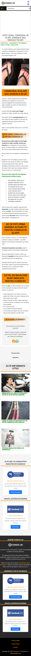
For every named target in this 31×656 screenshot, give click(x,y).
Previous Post (15, 353)
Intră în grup (15, 527)
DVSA (9, 211)
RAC (9, 286)
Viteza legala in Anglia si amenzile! (13, 448)
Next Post (15, 357)
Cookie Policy (15, 644)
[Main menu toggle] (1, 8)
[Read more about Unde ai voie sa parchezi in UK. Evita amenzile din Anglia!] (15, 410)
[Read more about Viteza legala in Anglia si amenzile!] (15, 437)
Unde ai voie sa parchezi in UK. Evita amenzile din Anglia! (15, 421)
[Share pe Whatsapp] (17, 341)
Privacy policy (16, 640)
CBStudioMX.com (15, 653)
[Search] (29, 8)
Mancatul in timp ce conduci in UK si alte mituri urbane (14, 394)
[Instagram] (28, 4)
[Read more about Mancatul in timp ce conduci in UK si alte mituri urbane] (15, 383)
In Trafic (7, 45)
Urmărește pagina (15, 492)
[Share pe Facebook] (13, 341)
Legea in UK (14, 45)
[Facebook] (28, 2)
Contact (15, 647)
